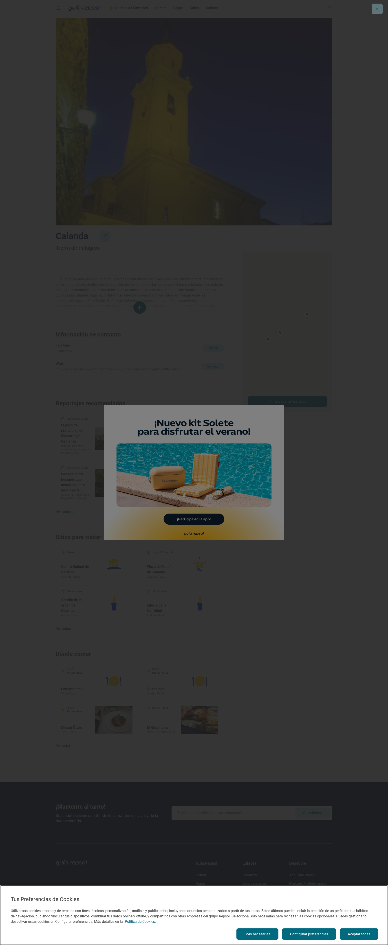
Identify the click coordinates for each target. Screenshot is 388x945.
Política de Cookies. (140, 921)
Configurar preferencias (309, 934)
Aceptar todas (359, 934)
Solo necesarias (257, 934)
